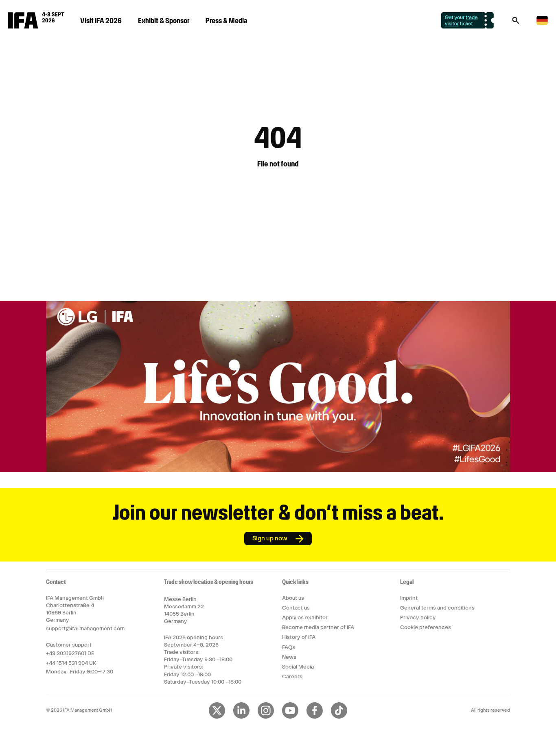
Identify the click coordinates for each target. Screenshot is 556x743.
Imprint (409, 598)
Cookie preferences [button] (425, 627)
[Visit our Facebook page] (314, 717)
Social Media (298, 667)
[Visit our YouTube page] (290, 717)
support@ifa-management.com (85, 628)
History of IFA (298, 637)
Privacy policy (418, 617)
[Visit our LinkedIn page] (241, 717)
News (289, 657)
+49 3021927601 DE (70, 653)
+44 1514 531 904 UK (71, 663)
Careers (292, 676)
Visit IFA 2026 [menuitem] (101, 20)
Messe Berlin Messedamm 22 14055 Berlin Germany (184, 610)
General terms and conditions (437, 608)
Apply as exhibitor (305, 617)
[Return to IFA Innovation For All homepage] (36, 26)
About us (293, 598)
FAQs (288, 647)
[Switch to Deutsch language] (542, 23)
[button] (515, 23)
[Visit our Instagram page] (266, 717)
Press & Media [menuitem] (226, 20)
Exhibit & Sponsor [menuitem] (163, 20)
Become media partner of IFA (318, 627)
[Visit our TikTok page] (339, 717)
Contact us (296, 608)
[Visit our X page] (217, 717)
